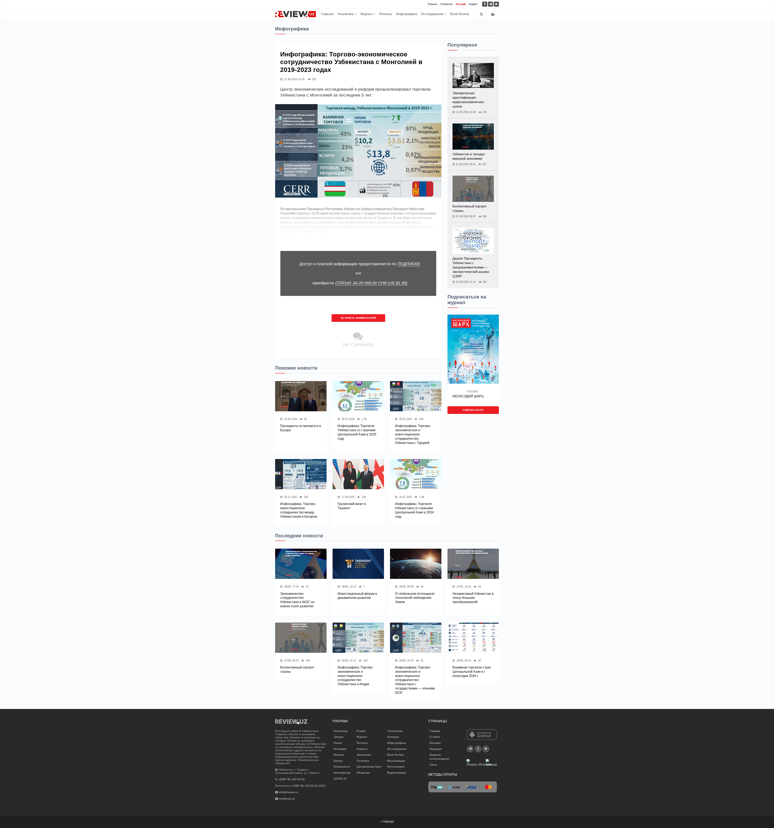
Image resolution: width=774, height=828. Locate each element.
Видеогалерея (396, 772)
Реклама (435, 742)
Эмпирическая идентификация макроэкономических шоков (468, 99)
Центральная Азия (369, 766)
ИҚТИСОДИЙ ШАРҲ (468, 396)
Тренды (339, 736)
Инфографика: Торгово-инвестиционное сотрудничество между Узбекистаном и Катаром (298, 510)
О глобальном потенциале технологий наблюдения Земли (415, 598)
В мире (361, 731)
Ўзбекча (432, 4)
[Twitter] (496, 4)
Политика (363, 760)
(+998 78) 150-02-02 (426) (308, 785)
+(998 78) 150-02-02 (291, 779)
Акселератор (342, 772)
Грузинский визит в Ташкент (352, 506)
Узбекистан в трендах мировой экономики (469, 156)
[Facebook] (484, 4)
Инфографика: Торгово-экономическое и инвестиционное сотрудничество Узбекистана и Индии (355, 676)
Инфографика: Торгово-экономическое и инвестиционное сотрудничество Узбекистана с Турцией (413, 434)
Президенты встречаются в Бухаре (300, 428)
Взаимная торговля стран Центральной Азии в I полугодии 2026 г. (472, 672)
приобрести (359, 283)
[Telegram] (490, 4)
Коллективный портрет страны (470, 208)
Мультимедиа (396, 760)
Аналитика (346, 14)
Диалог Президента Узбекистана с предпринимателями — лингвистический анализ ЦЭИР (471, 267)
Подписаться (473, 410)
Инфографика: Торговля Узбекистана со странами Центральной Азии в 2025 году (357, 432)
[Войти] (493, 14)
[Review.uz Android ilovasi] (482, 735)
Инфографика (406, 14)
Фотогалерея (396, 766)
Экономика (364, 754)
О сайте (434, 736)
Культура (393, 736)
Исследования (432, 14)
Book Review (459, 14)
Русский (461, 4)
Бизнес (338, 760)
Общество (363, 772)
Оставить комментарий (358, 318)
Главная (327, 14)
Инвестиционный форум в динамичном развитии (357, 596)
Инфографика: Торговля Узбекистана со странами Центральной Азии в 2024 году (414, 510)
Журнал (366, 14)
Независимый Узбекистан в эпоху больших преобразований (473, 598)
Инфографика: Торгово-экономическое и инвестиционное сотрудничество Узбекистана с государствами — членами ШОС (415, 680)
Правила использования (439, 756)
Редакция (435, 748)
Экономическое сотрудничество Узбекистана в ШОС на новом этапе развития (297, 600)
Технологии (395, 731)
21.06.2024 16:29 (293, 79)
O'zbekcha (446, 4)
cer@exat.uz (287, 798)
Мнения (339, 754)
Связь (433, 764)
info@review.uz (288, 792)
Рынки (338, 742)
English (473, 4)
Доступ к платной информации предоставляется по (360, 264)
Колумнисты (342, 766)
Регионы (385, 14)
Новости (362, 748)
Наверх (388, 821)
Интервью (340, 748)
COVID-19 (340, 778)
